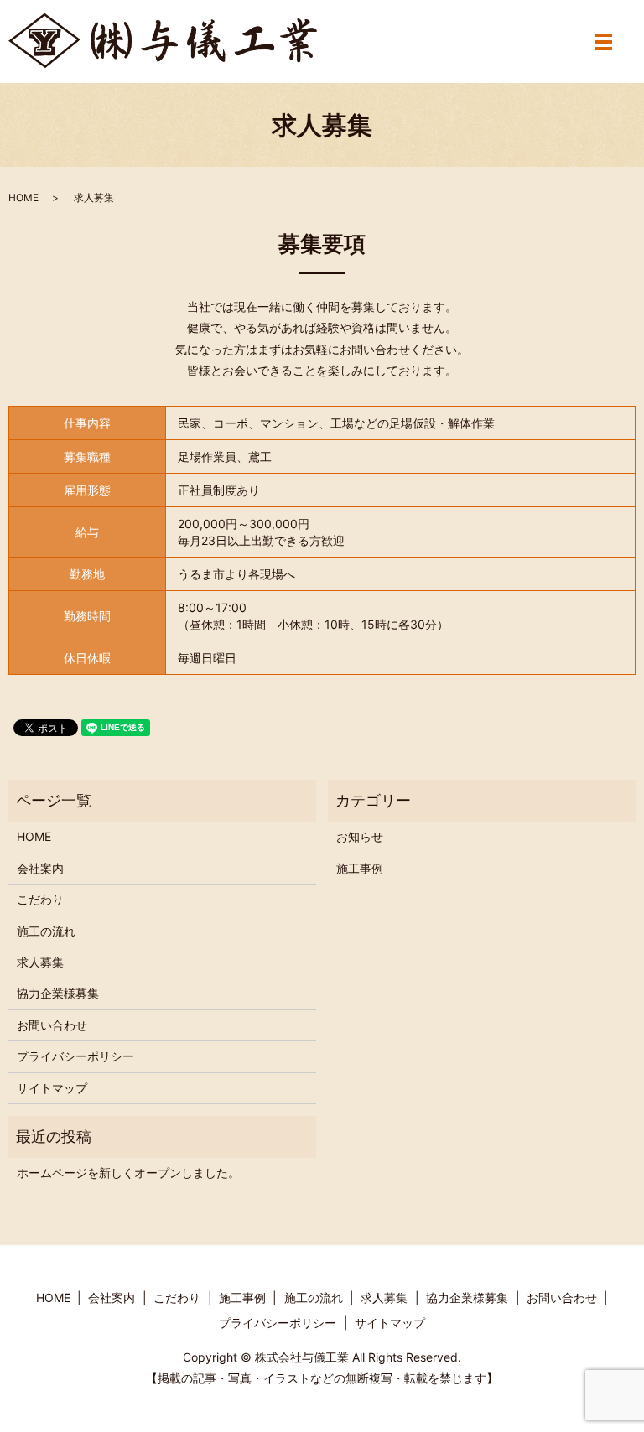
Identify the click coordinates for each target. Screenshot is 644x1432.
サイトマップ (52, 1088)
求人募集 (40, 962)
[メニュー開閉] (603, 42)
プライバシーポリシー (75, 1056)
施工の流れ (46, 931)
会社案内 (40, 868)
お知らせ (359, 836)
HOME (23, 197)
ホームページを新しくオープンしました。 (128, 1172)
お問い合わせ (52, 1025)
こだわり (40, 899)
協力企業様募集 (58, 993)
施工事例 (359, 868)
